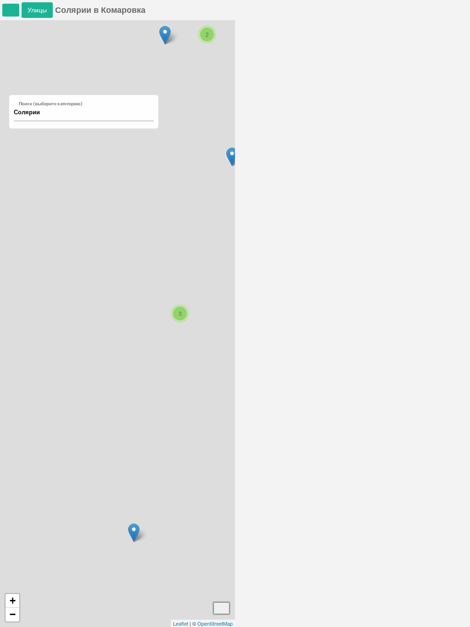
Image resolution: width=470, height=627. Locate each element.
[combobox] (79, 112)
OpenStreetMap (215, 623)
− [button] (13, 614)
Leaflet (180, 623)
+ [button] (13, 600)
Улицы (37, 10)
